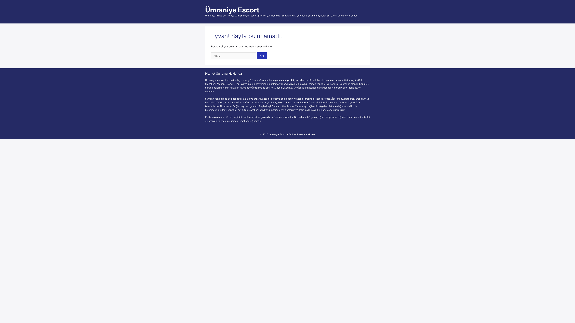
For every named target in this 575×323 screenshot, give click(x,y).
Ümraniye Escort (232, 10)
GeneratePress (307, 134)
